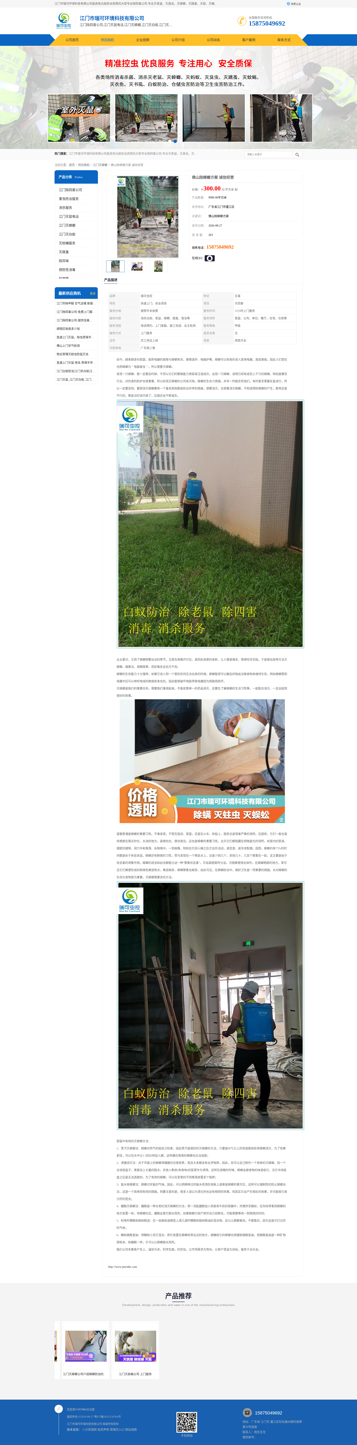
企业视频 (142, 40)
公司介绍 (178, 40)
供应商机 (107, 40)
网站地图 (131, 1429)
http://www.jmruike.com (122, 1266)
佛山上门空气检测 (68, 345)
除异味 (64, 261)
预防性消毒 (67, 270)
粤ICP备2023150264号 (107, 1416)
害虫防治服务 (69, 199)
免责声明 (103, 1429)
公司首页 (72, 40)
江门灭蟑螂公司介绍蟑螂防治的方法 (128, 1374)
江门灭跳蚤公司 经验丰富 (78, 1374)
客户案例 (248, 40)
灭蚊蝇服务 (67, 243)
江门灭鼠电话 (69, 216)
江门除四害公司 (70, 190)
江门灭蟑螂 (100, 165)
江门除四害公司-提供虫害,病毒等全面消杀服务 (76, 320)
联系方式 (284, 40)
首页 (72, 165)
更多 (93, 293)
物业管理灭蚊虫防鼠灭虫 (72, 354)
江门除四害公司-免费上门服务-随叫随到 (76, 311)
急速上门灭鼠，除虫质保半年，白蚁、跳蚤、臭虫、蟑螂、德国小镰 (76, 337)
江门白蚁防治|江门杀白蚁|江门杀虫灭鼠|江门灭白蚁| (76, 371)
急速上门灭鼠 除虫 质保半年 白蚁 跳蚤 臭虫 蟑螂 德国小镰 (76, 362)
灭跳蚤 (64, 252)
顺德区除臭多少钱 (68, 328)
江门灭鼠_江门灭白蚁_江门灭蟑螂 (76, 379)
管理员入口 (117, 1429)
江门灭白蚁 (67, 234)
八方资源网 (89, 1429)
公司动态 (213, 40)
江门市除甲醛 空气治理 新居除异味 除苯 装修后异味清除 (76, 303)
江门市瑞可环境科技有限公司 (84, 1423)
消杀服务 (65, 207)
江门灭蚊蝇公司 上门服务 (177, 1374)
